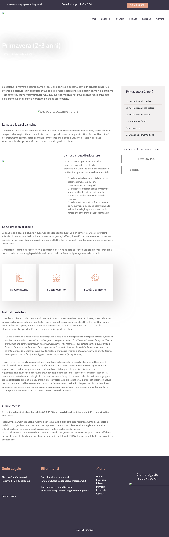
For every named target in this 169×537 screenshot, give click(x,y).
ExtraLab (146, 18)
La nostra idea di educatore (140, 107)
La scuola (105, 18)
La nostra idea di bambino (139, 101)
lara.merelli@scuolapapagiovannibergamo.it (63, 480)
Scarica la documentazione (140, 134)
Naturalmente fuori (135, 121)
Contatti (160, 18)
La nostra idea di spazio (138, 114)
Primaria (133, 18)
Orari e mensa (133, 128)
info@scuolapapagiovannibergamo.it (25, 4)
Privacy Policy (9, 496)
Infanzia (120, 18)
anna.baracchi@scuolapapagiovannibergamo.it (65, 490)
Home (93, 18)
